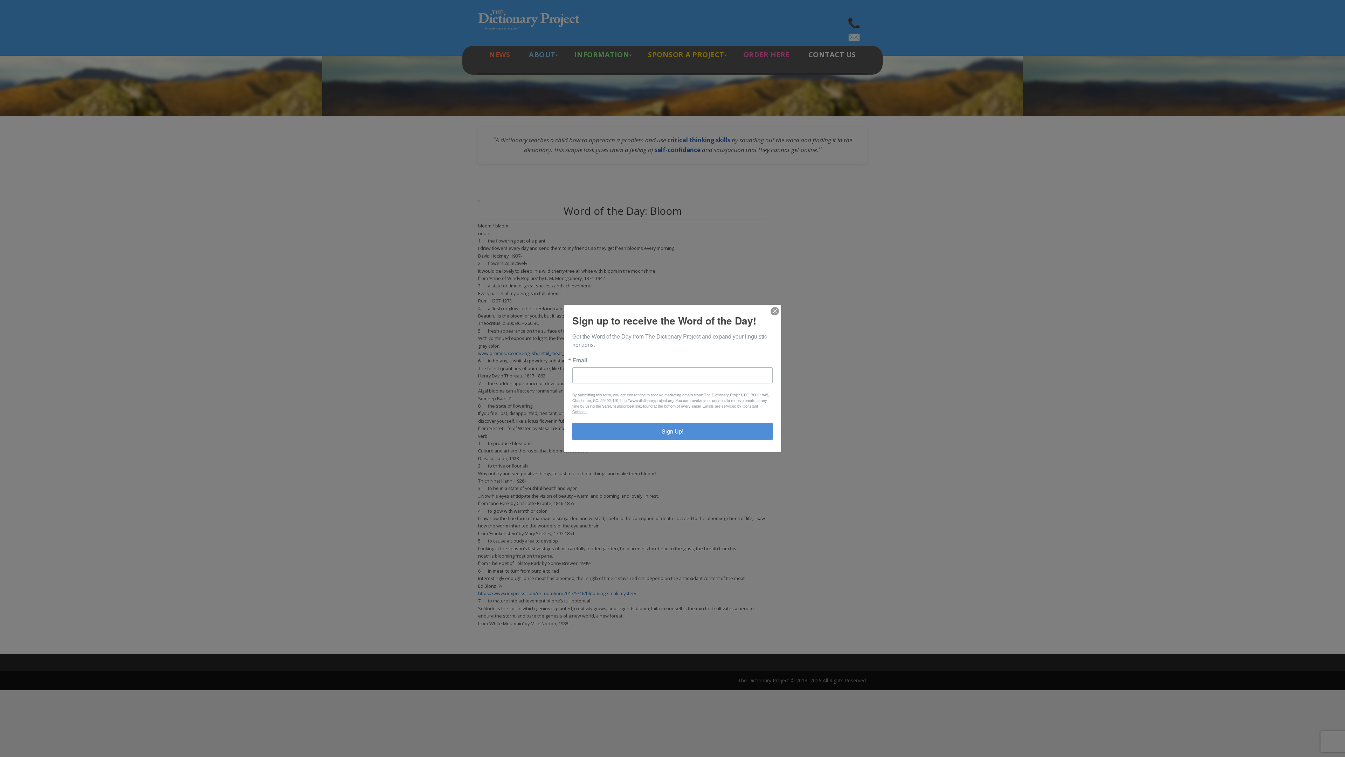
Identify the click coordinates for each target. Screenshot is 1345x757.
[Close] (775, 311)
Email (579, 360)
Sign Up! (672, 431)
